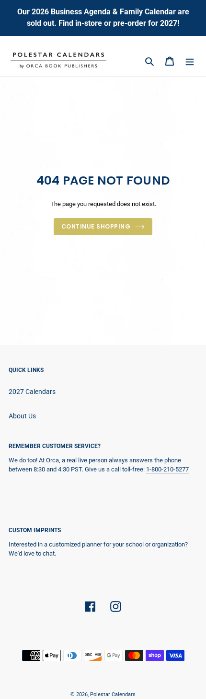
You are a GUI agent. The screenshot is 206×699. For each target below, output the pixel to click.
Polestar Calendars (113, 694)
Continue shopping (95, 226)
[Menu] (190, 61)
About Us (22, 416)
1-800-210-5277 (167, 469)
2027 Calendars (32, 391)
